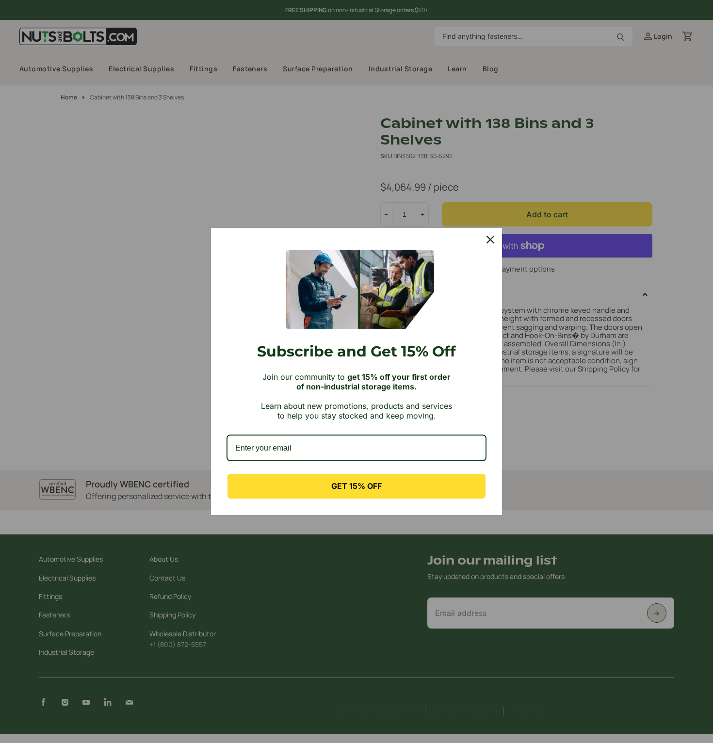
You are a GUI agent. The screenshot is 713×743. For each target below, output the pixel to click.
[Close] (490, 239)
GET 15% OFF (356, 486)
